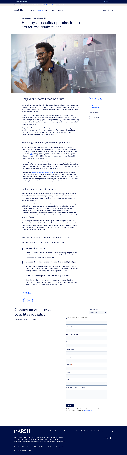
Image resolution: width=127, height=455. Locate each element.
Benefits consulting (40, 18)
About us (60, 10)
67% (31, 154)
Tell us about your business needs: (75, 387)
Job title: (68, 365)
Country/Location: (71, 357)
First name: (69, 319)
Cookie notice (51, 447)
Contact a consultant (28, 293)
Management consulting (63, 5)
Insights (40, 10)
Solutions (32, 10)
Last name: (69, 326)
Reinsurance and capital (37, 5)
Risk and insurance (25, 5)
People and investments (50, 5)
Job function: (69, 380)
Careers (53, 10)
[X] (107, 438)
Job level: (68, 372)
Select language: (93, 309)
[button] (112, 2)
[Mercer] (20, 10)
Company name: (70, 342)
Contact (103, 10)
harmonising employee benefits (42, 172)
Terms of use (17, 447)
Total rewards (26, 18)
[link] (23, 299)
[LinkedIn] (111, 438)
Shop (46, 10)
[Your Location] (108, 10)
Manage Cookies (60, 447)
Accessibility (34, 447)
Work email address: (72, 334)
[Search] (112, 10)
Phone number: (70, 349)
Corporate (16, 5)
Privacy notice (88, 410)
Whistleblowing (42, 447)
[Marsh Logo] (22, 431)
